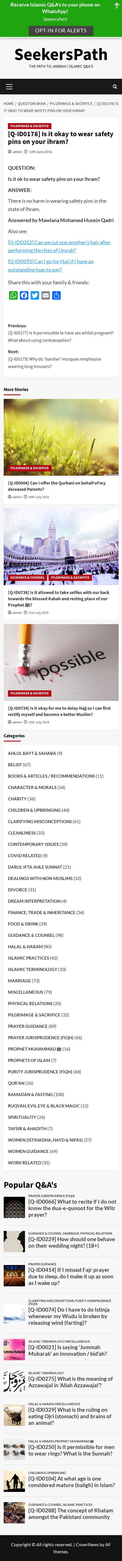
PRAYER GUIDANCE (28, 1026)
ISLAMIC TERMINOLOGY (32, 969)
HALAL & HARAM (25, 946)
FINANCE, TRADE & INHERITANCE (41, 912)
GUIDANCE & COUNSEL (27, 577)
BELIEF (15, 764)
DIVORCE (17, 889)
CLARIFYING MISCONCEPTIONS (40, 821)
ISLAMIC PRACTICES (28, 957)
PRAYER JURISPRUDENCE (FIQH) (40, 1037)
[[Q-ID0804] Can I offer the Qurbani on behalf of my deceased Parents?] (61, 437)
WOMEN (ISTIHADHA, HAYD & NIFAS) (45, 1139)
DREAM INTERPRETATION (34, 901)
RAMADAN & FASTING (30, 1094)
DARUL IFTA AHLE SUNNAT (35, 866)
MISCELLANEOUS (25, 992)
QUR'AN (16, 1083)
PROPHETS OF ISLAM (29, 1060)
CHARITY (17, 798)
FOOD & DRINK (23, 923)
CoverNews (87, 1544)
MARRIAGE (19, 980)
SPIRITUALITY (22, 1117)
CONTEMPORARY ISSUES (33, 844)
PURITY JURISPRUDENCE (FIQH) (40, 1071)
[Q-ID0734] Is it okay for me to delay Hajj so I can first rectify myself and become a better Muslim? (59, 711)
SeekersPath (61, 55)
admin (17, 152)
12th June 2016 (40, 152)
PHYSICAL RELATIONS (30, 1003)
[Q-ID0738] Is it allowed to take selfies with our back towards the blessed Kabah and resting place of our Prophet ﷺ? (59, 598)
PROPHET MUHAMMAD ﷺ (35, 1048)
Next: (54, 359)
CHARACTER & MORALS (32, 787)
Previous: (61, 333)
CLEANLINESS (22, 832)
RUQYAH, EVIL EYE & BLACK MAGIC (44, 1105)
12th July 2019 (38, 722)
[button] (115, 87)
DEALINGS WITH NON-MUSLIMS (40, 878)
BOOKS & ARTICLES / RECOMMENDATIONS (51, 776)
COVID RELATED (24, 855)
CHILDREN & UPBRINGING (34, 810)
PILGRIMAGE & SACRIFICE (29, 126)
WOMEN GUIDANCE (28, 1151)
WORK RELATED (24, 1162)
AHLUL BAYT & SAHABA (32, 753)
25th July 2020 (38, 497)
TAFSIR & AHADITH (27, 1128)
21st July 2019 (38, 612)
